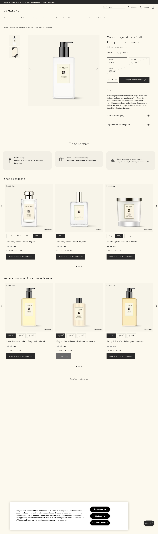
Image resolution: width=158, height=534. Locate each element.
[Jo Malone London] (11, 11)
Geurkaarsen (47, 18)
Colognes (35, 18)
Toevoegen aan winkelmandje (134, 80)
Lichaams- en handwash (43, 28)
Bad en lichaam (15, 28)
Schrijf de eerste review (79, 379)
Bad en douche (27, 28)
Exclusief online (101, 18)
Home (6, 28)
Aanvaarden (100, 509)
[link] (27, 160)
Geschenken (87, 18)
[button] (149, 523)
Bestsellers (25, 18)
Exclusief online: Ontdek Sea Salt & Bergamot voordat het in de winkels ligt (31, 2)
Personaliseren (100, 523)
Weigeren (100, 516)
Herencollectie (73, 18)
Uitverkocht (63, 356)
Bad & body (60, 18)
